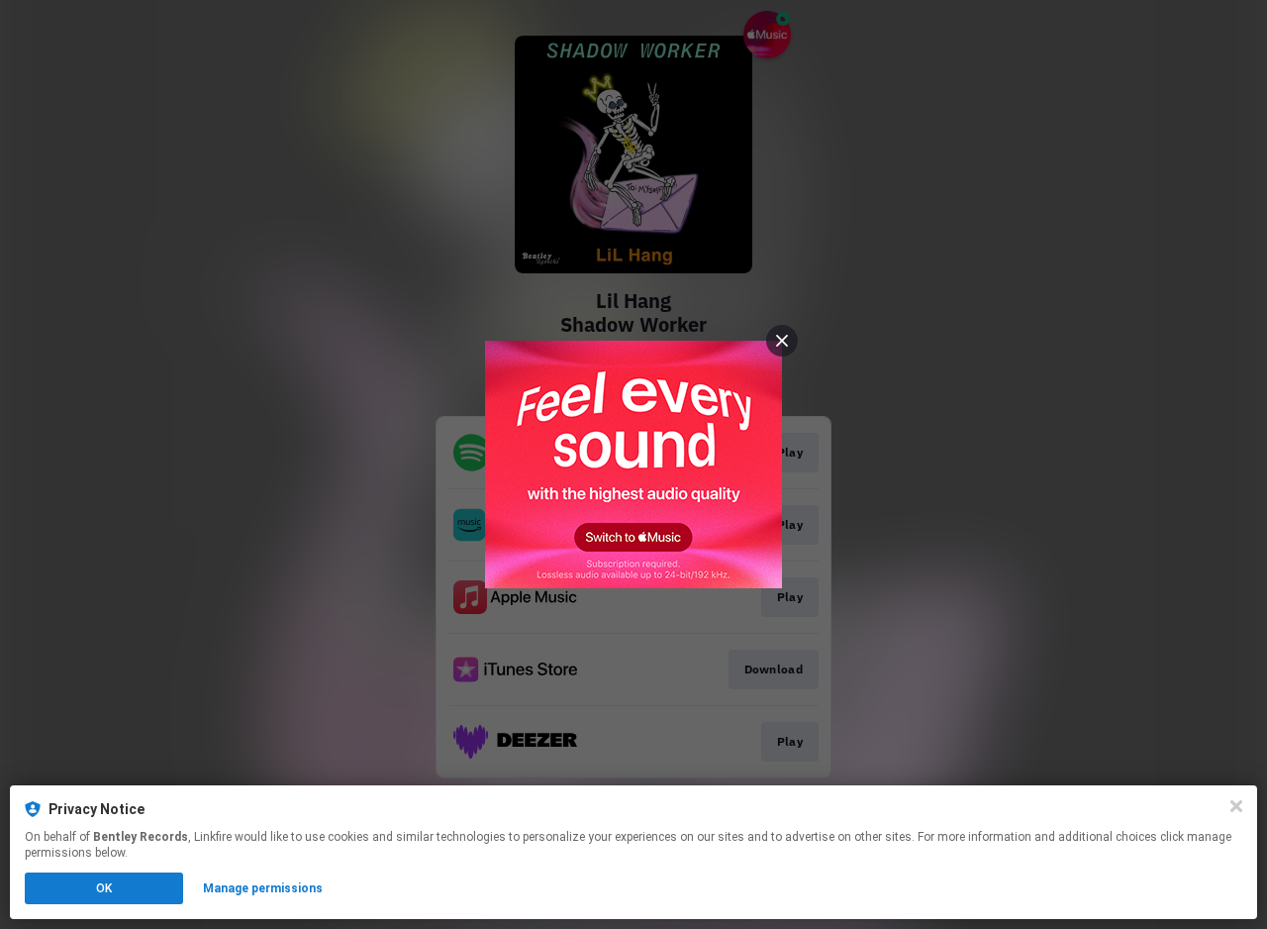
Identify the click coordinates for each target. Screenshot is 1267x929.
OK (104, 888)
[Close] (1236, 806)
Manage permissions (263, 888)
